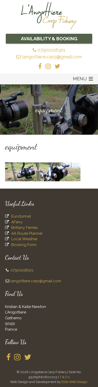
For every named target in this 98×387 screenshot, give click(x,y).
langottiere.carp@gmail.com (51, 56)
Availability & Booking (49, 38)
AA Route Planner (27, 233)
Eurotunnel (21, 216)
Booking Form (23, 244)
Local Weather (24, 239)
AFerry (17, 222)
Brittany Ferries (24, 227)
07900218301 (50, 50)
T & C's (64, 377)
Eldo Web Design (74, 382)
